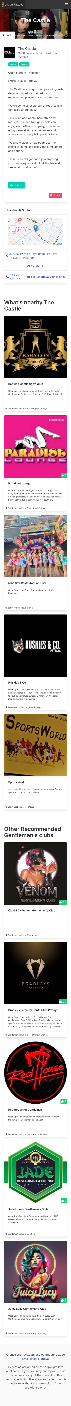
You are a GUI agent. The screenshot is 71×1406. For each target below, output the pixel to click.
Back (8, 35)
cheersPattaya (13, 4)
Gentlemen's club (29, 53)
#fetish (24, 64)
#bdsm (13, 64)
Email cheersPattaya (35, 1358)
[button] (35, 228)
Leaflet (58, 243)
